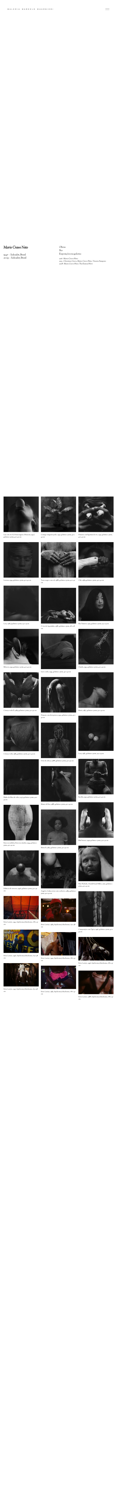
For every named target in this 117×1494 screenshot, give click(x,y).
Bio (61, 250)
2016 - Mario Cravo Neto (68, 258)
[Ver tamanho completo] (58, 606)
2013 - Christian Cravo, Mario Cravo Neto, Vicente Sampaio (82, 261)
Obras (62, 247)
